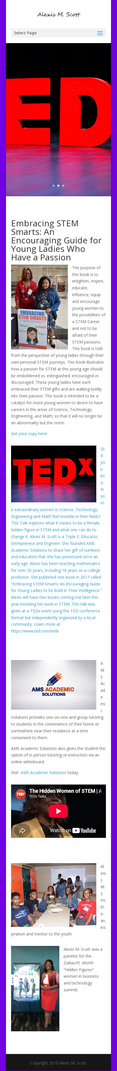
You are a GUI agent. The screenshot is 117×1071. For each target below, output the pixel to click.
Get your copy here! (29, 433)
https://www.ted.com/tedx (35, 631)
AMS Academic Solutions (43, 772)
